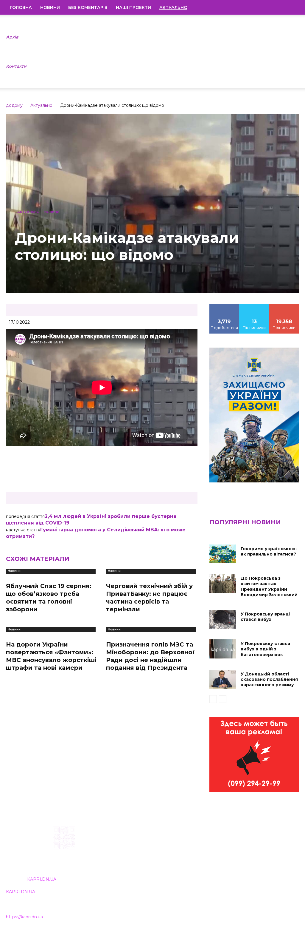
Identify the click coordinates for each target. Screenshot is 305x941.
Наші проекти (133, 7)
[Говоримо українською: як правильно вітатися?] (222, 553)
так (224, 306)
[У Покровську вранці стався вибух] (222, 619)
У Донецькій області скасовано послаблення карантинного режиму (269, 679)
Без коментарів (88, 7)
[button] (292, 7)
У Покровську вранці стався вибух (265, 616)
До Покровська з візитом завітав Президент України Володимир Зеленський (269, 586)
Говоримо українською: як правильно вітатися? (269, 551)
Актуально (41, 105)
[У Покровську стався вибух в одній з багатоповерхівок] (222, 648)
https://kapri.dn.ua (24, 917)
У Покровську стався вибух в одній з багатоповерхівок (265, 649)
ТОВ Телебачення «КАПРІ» (137, 864)
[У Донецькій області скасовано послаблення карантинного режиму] (222, 679)
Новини (50, 7)
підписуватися (285, 306)
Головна (21, 7)
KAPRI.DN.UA (41, 879)
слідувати (254, 306)
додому (14, 105)
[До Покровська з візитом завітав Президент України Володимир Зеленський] (222, 583)
